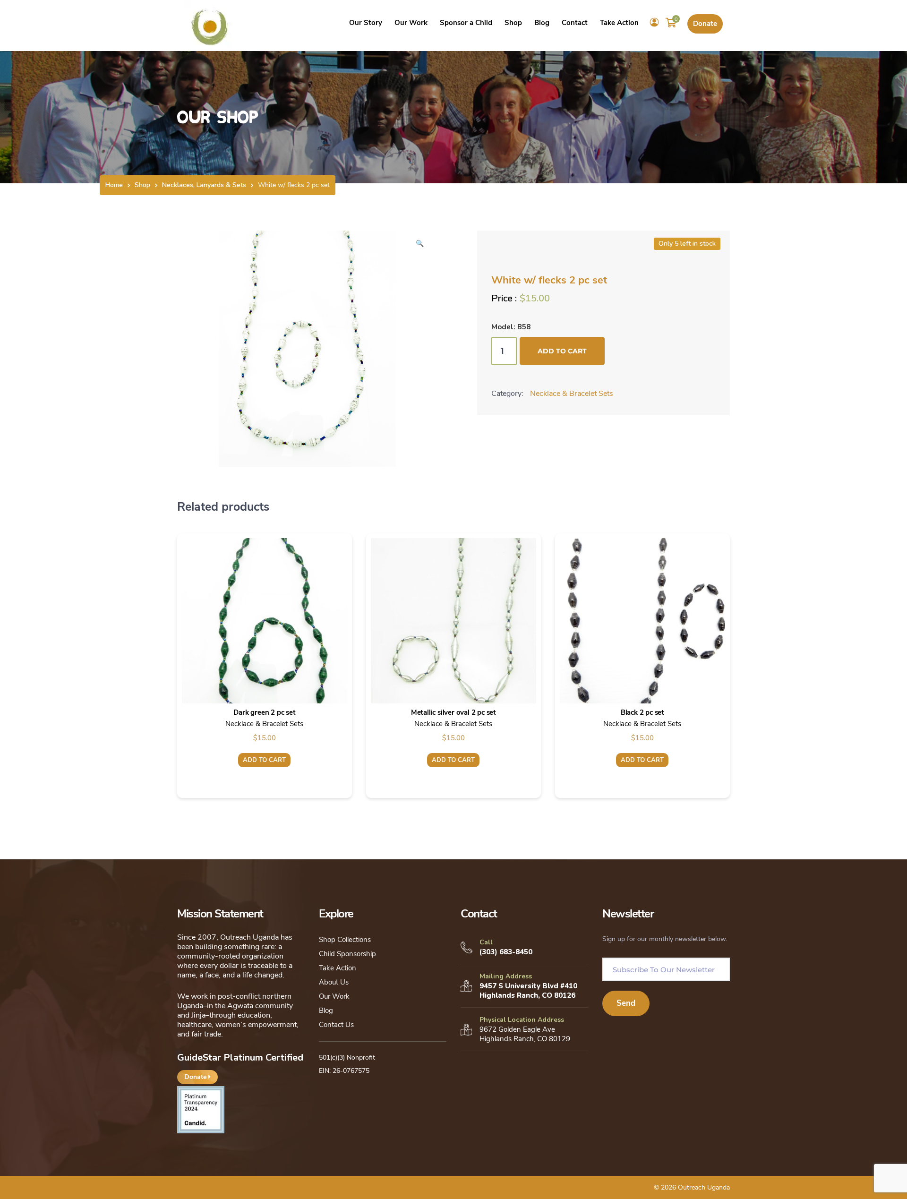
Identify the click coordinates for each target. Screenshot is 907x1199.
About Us (334, 982)
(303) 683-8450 (505, 952)
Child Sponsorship (347, 954)
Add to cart (562, 351)
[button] (419, 246)
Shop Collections (345, 939)
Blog (326, 1010)
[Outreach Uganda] (209, 24)
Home (114, 184)
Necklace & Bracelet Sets (571, 393)
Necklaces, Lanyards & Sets (204, 184)
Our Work (334, 996)
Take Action (337, 968)
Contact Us (336, 1024)
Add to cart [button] (264, 760)
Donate (705, 23)
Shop (142, 184)
